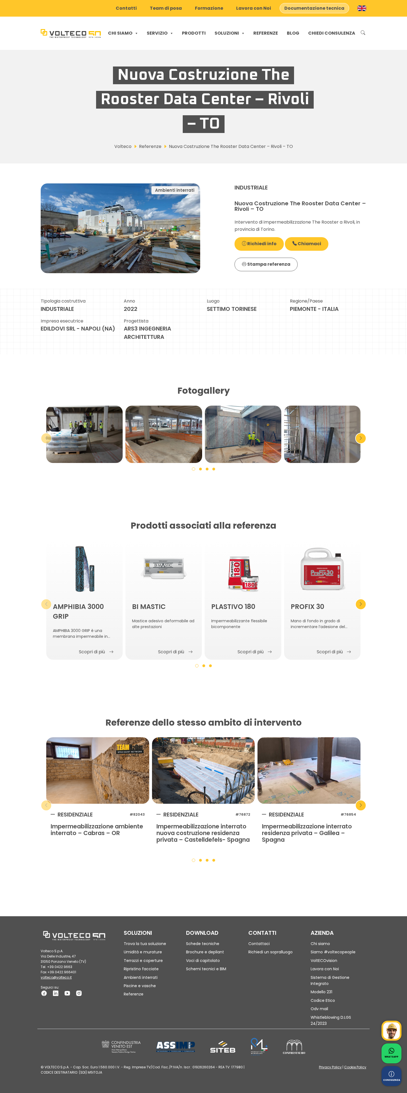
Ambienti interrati (141, 977)
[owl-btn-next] (360, 438)
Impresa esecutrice (62, 321)
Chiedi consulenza (331, 33)
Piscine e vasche (140, 986)
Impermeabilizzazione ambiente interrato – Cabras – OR (97, 829)
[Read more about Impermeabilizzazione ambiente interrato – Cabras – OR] (97, 770)
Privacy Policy (330, 1067)
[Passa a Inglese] (361, 8)
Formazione (209, 8)
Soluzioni (227, 33)
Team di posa (166, 8)
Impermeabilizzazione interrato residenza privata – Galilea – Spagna (307, 833)
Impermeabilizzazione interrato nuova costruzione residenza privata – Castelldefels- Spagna (203, 833)
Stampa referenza (268, 264)
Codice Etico (323, 1000)
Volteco (123, 146)
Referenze (265, 33)
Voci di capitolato (203, 960)
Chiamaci (309, 243)
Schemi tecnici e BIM (206, 969)
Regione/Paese (306, 301)
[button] (193, 469)
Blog (293, 33)
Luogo (213, 301)
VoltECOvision (324, 960)
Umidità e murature (143, 952)
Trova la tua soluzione (145, 943)
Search (363, 33)
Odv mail (319, 1009)
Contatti (126, 8)
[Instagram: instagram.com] (79, 993)
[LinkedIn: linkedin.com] (55, 993)
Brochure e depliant (205, 952)
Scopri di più (92, 652)
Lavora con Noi (253, 8)
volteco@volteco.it (56, 977)
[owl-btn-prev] (46, 438)
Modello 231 (321, 992)
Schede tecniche (202, 943)
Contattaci (259, 943)
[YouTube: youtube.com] (67, 993)
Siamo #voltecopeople (333, 952)
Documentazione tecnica (314, 8)
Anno (129, 301)
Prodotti (194, 33)
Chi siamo (120, 33)
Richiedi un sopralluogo (270, 952)
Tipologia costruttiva (63, 301)
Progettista (136, 321)
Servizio (157, 33)
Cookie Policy (355, 1067)
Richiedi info (261, 243)
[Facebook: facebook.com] (44, 993)
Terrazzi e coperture (143, 960)
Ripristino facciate (141, 969)
